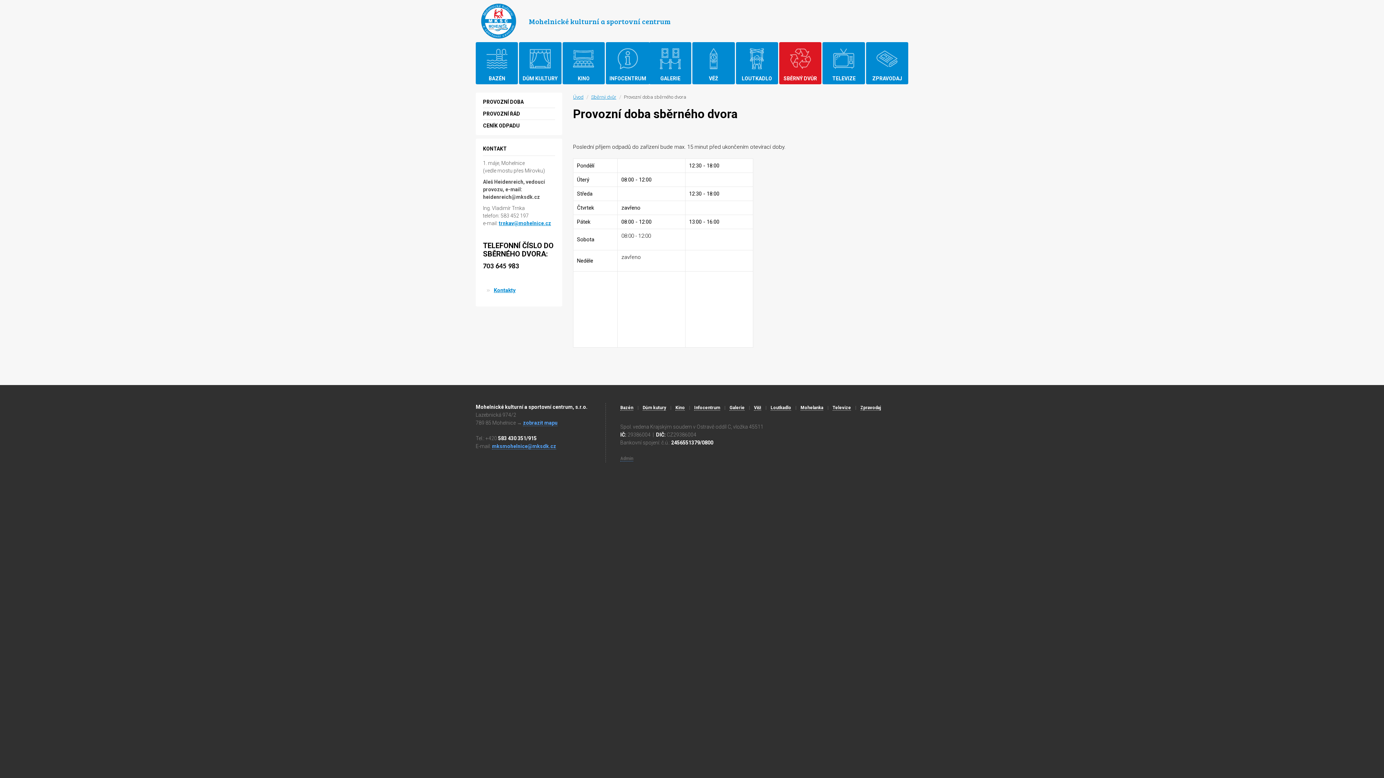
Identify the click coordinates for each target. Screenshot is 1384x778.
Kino (680, 407)
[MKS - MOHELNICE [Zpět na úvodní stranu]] (498, 21)
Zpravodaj (870, 407)
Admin (626, 458)
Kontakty (505, 290)
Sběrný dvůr (603, 97)
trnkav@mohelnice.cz (525, 223)
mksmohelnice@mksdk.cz (524, 446)
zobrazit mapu (540, 423)
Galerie (737, 407)
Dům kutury (654, 407)
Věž (757, 407)
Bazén (626, 407)
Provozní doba (503, 102)
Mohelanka (811, 407)
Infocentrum (707, 407)
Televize (842, 407)
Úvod (578, 97)
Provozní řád (501, 114)
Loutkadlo (781, 407)
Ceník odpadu (501, 126)
